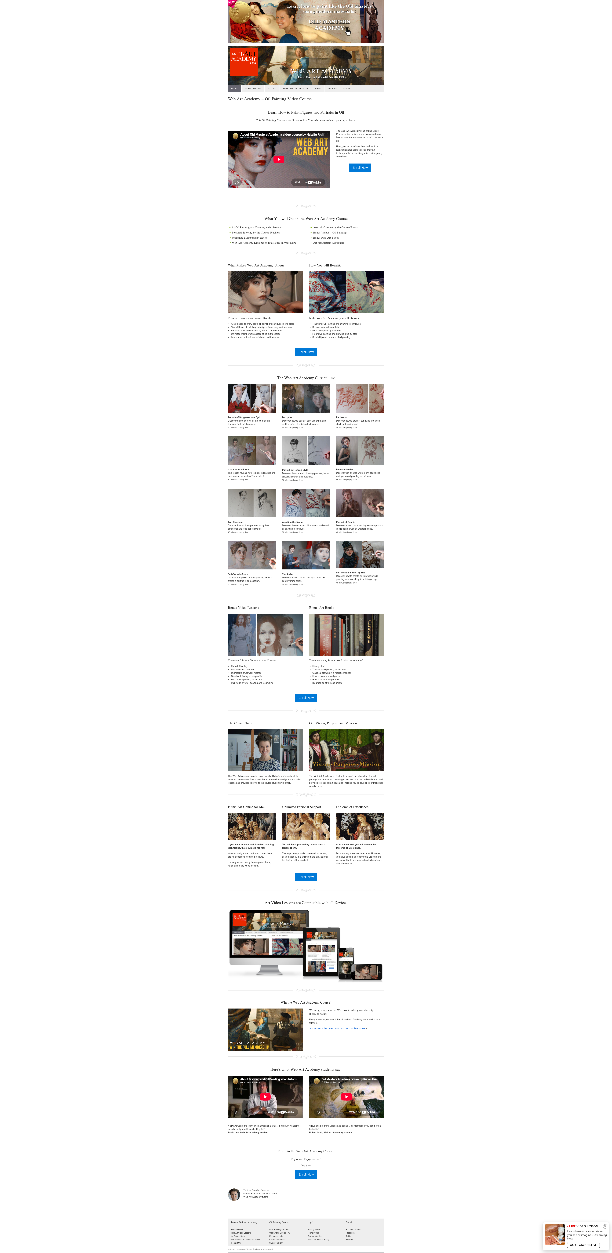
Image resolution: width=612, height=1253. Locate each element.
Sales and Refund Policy (318, 1239)
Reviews (332, 88)
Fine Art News (237, 1229)
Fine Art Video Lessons (241, 1232)
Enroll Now (360, 167)
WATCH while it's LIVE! (583, 1245)
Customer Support (277, 1239)
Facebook (350, 1232)
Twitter (348, 1236)
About (234, 88)
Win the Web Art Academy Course (245, 1239)
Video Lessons (253, 88)
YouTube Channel (353, 1229)
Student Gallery (276, 1242)
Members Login (276, 1236)
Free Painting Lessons (296, 88)
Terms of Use (313, 1232)
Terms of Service (315, 1236)
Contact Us (236, 1242)
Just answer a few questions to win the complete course (337, 1028)
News (318, 88)
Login (346, 88)
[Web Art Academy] (243, 74)
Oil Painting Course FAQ (279, 1232)
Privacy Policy (314, 1229)
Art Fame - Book (238, 1236)
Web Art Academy (322, 71)
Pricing (272, 88)
